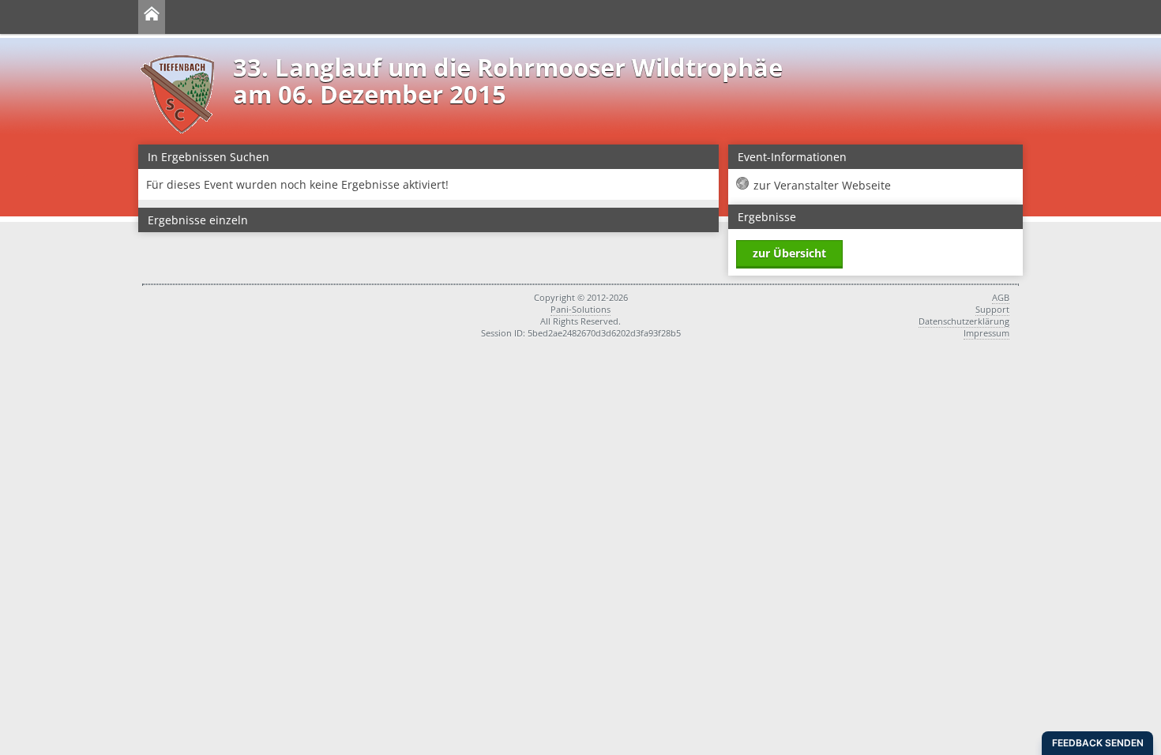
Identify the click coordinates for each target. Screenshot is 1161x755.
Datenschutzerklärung (964, 321)
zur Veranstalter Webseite (822, 185)
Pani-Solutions (580, 309)
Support (992, 309)
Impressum (986, 333)
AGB (1000, 297)
